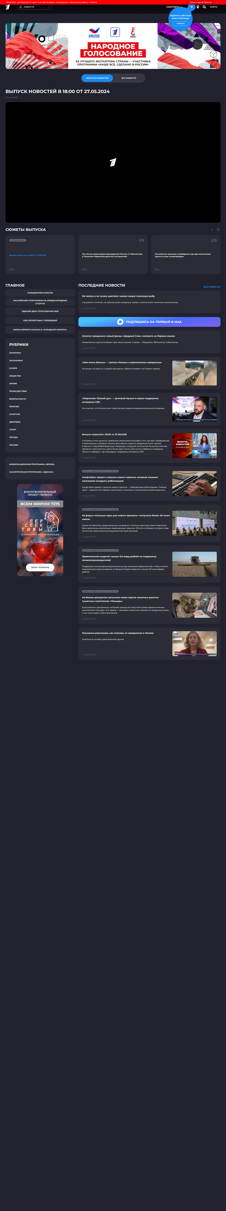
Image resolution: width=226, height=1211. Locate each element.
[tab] (97, 78)
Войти (213, 7)
